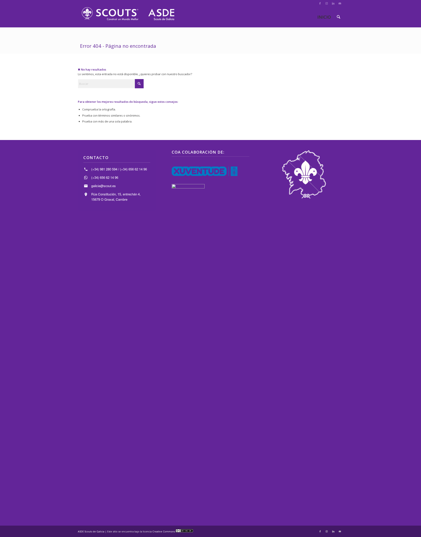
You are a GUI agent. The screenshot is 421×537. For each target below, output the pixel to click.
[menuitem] (338, 17)
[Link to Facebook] (320, 3)
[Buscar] (338, 17)
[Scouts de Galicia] (128, 13)
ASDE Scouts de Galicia (91, 531)
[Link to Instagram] (326, 3)
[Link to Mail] (340, 3)
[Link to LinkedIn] (333, 3)
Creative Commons (164, 531)
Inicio (324, 17)
